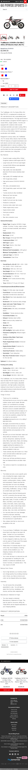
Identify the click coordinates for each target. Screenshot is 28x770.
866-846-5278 (6, 1)
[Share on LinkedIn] (17, 95)
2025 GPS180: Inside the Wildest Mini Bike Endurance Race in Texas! (14, 741)
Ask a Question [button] (14, 641)
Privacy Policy (14, 711)
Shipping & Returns (14, 716)
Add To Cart (14, 89)
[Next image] (25, 22)
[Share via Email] (7, 95)
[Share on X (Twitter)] (14, 95)
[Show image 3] (17, 37)
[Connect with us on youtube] (10, 754)
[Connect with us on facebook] (12, 754)
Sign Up (21, 1)
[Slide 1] (12, 693)
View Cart (14, 730)
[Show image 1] (3, 37)
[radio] (1, 81)
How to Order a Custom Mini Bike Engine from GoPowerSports (14, 744)
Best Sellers (14, 724)
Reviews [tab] (4, 645)
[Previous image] (2, 22)
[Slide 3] (15, 693)
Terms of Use (14, 709)
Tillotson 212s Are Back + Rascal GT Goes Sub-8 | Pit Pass (14, 736)
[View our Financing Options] (14, 760)
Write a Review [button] (14, 638)
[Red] (2, 68)
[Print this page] (10, 95)
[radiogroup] (14, 69)
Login (16, 1)
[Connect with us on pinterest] (18, 754)
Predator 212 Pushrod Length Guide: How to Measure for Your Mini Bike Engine (14, 738)
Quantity (3, 86)
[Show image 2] (10, 37)
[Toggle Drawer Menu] (1, 1)
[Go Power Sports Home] (14, 5)
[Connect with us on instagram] (15, 754)
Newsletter (14, 728)
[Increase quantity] (16, 86)
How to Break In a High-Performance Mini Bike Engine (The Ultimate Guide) (14, 747)
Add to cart (7, 690)
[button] (14, 22)
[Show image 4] (24, 37)
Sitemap (14, 718)
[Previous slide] (2, 679)
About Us (14, 726)
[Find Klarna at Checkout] (14, 758)
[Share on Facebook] (4, 95)
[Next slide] (25, 679)
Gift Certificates (14, 713)
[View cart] (25, 1)
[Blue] (6, 68)
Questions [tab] (13, 645)
